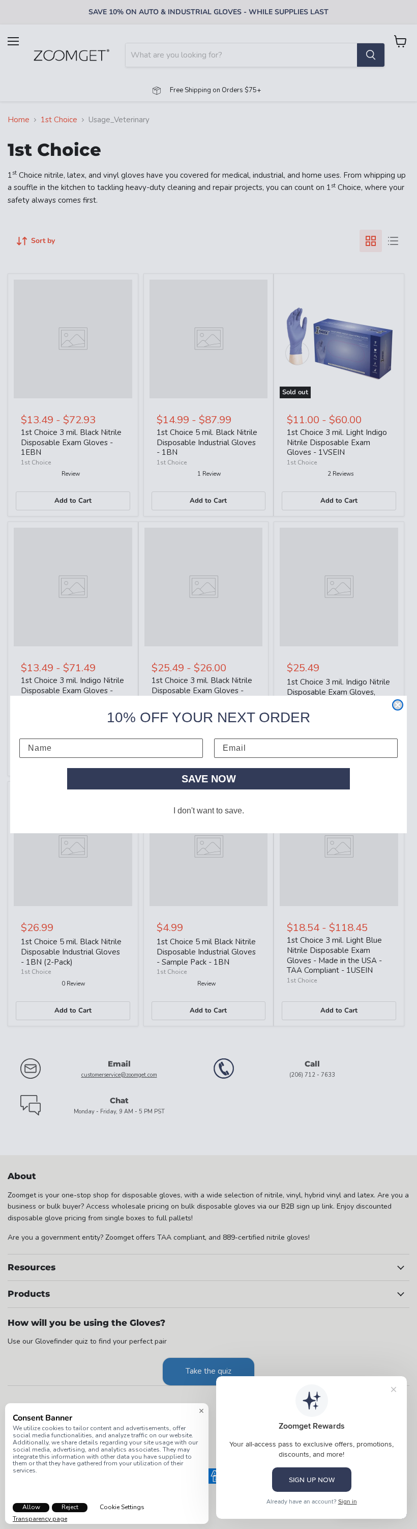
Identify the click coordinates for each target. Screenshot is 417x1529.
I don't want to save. (208, 810)
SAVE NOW (209, 778)
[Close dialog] (398, 705)
